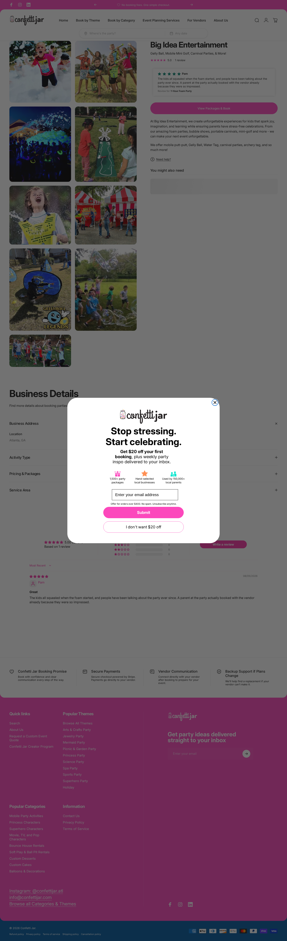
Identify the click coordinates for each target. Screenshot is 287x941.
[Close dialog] (215, 402)
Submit (143, 512)
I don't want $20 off (143, 527)
